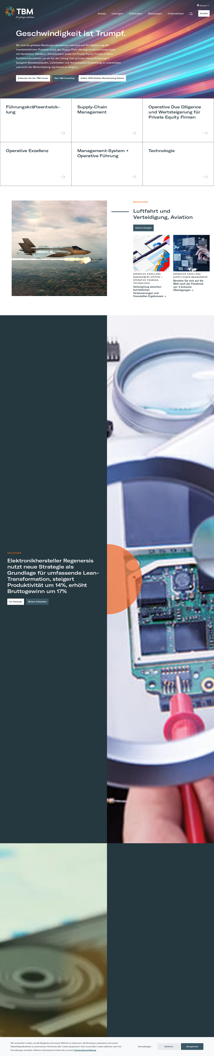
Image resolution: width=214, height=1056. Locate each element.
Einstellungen (144, 1046)
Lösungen (116, 13)
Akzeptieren (192, 1046)
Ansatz (100, 13)
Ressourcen (153, 13)
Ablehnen (168, 1046)
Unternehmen (174, 13)
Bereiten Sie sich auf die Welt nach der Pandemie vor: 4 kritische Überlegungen (188, 287)
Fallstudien (134, 13)
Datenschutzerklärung (85, 1050)
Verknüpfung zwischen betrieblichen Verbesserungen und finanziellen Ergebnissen (148, 293)
